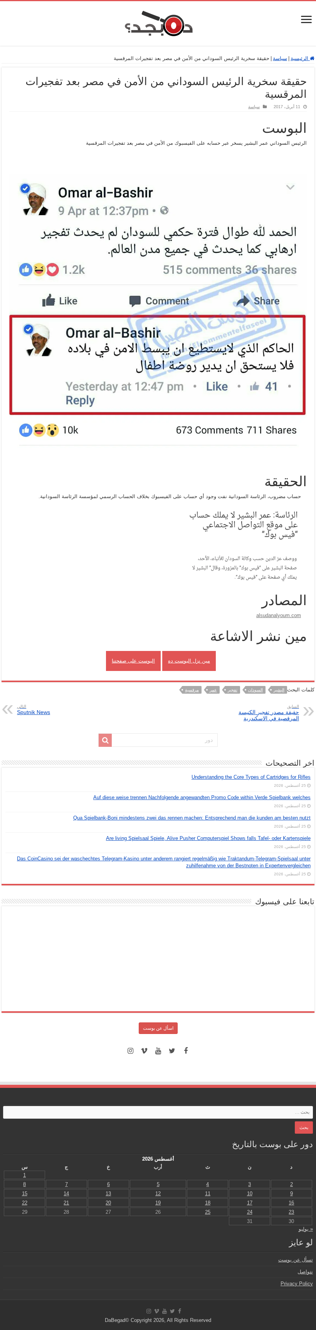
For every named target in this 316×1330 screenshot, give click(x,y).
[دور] (105, 740)
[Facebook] (186, 1051)
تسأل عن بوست (295, 1260)
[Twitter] (172, 1051)
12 (158, 1193)
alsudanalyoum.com (278, 615)
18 (207, 1203)
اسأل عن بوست (158, 1028)
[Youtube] (158, 1051)
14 (66, 1193)
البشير (279, 690)
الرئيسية (300, 58)
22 (24, 1203)
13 (108, 1193)
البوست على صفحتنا (133, 661)
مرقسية (192, 690)
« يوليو (306, 1229)
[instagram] (130, 1051)
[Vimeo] (144, 1051)
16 (291, 1203)
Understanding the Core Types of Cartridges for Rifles (251, 777)
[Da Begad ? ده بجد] (158, 22)
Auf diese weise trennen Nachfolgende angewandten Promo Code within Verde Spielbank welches (202, 797)
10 (249, 1193)
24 (249, 1212)
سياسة (280, 58)
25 (207, 1212)
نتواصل (305, 1272)
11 (207, 1193)
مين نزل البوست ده (189, 661)
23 (291, 1212)
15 (24, 1193)
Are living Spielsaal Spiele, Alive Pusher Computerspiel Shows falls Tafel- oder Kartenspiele (208, 838)
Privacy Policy (297, 1284)
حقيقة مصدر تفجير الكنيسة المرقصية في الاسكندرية (269, 712)
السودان (255, 690)
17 (249, 1203)
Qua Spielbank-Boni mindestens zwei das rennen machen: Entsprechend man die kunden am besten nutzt (192, 818)
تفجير (232, 690)
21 (66, 1203)
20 (108, 1203)
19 (158, 1203)
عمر (213, 690)
